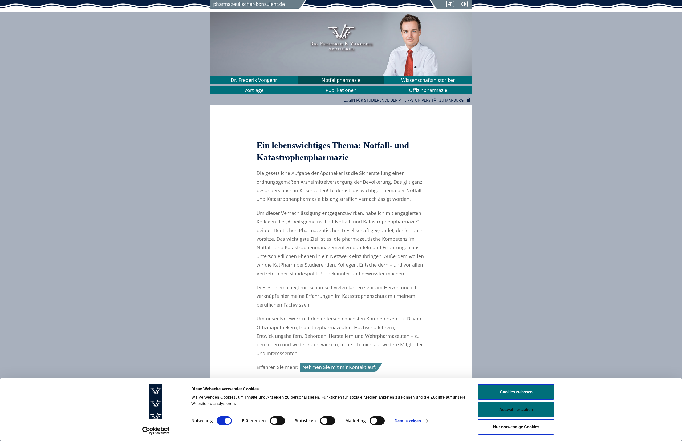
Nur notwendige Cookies (516, 426)
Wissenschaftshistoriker (428, 80)
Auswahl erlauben (516, 409)
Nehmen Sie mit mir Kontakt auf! (339, 367)
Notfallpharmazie (341, 80)
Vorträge (253, 90)
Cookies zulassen (516, 392)
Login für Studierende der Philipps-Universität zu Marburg (404, 100)
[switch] (277, 420)
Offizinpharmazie (428, 90)
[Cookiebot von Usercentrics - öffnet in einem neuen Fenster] (156, 431)
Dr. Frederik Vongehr (254, 80)
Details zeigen (408, 421)
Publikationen (341, 90)
